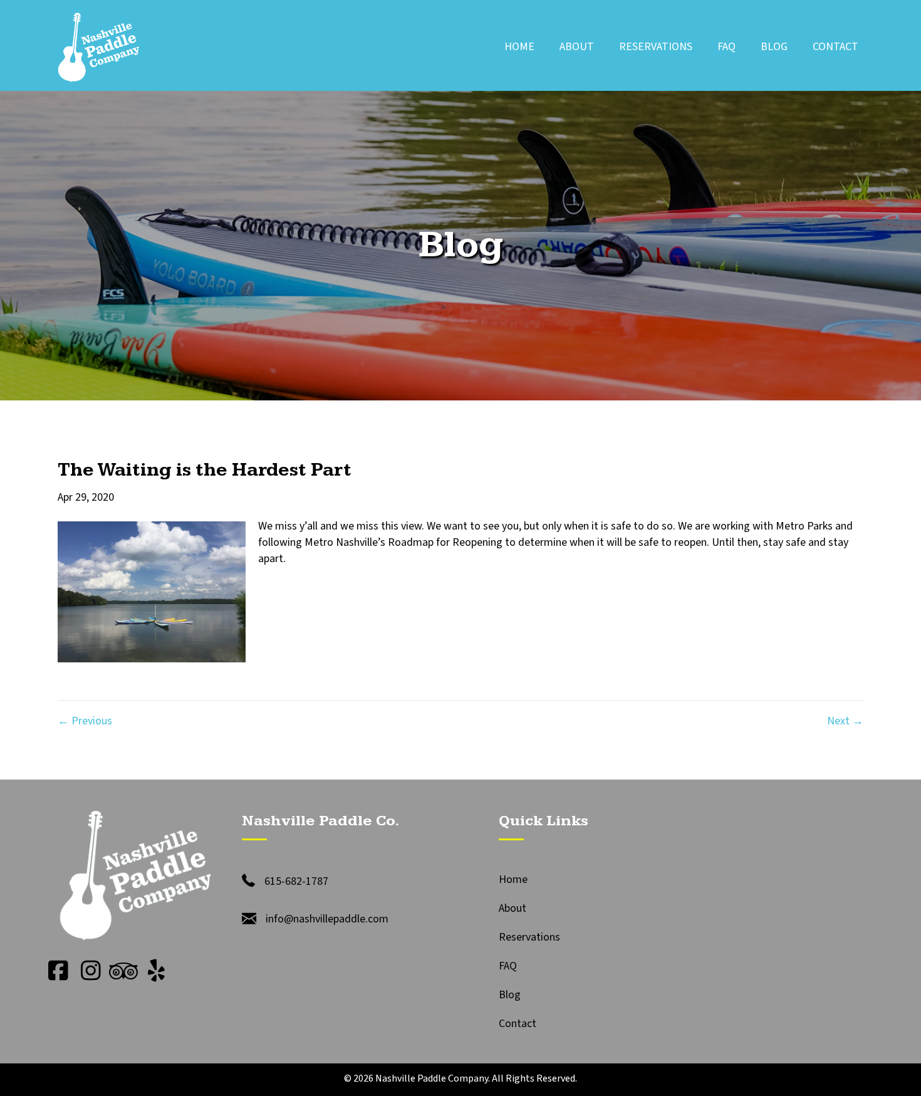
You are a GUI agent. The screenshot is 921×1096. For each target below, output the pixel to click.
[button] (58, 971)
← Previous (85, 721)
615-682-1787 (296, 881)
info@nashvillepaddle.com (327, 919)
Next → (845, 721)
